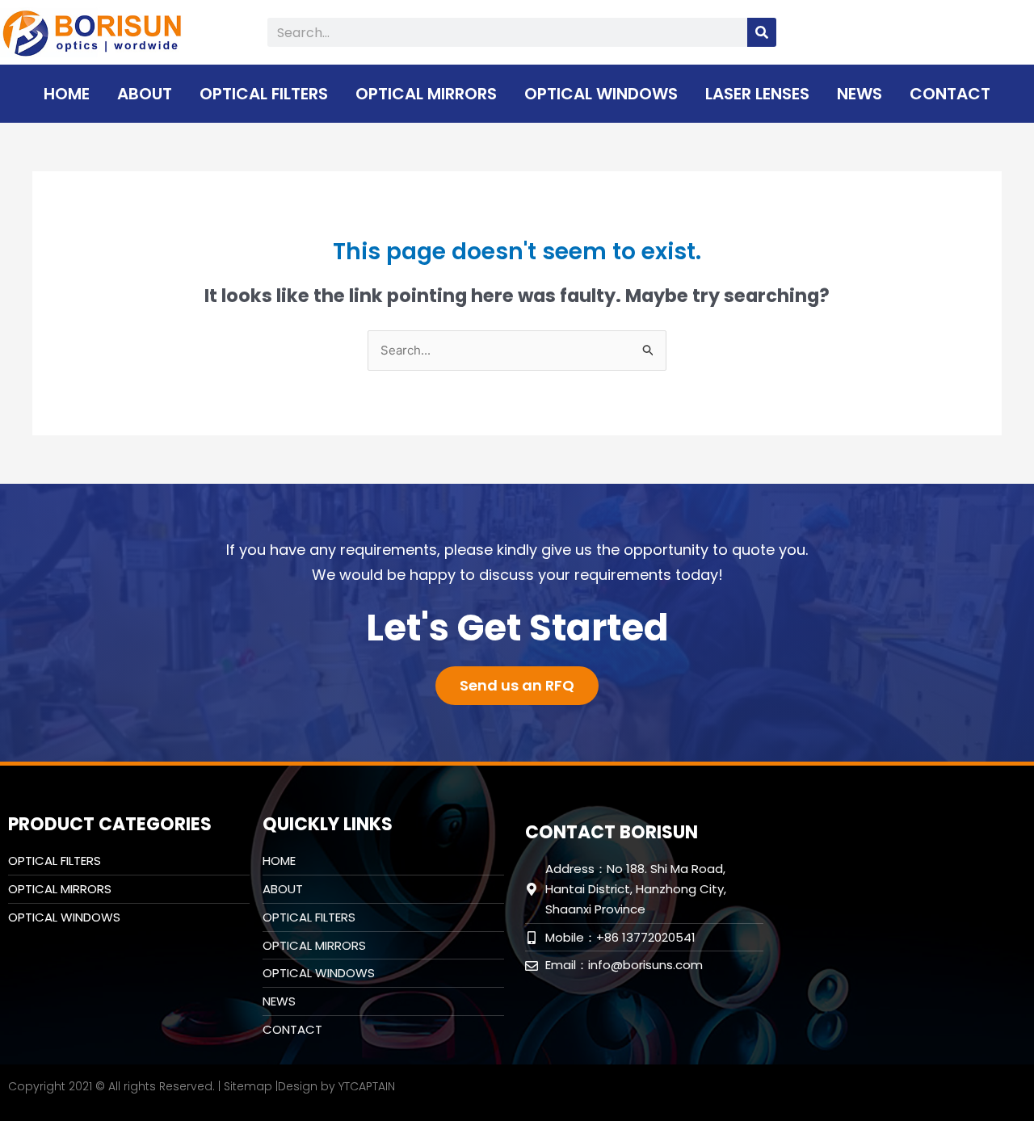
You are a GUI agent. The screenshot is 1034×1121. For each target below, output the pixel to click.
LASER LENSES (757, 93)
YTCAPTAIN (366, 1086)
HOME (67, 93)
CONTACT (950, 93)
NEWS (859, 93)
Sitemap (248, 1086)
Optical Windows (601, 93)
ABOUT (144, 93)
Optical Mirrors (426, 93)
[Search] (761, 32)
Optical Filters (264, 93)
